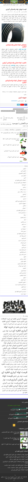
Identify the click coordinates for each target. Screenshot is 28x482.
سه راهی (24, 224)
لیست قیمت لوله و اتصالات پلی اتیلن (9, 388)
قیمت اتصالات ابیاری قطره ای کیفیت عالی (17, 457)
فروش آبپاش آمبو (11, 336)
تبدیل (24, 199)
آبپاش (24, 169)
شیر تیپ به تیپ (22, 240)
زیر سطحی (23, 222)
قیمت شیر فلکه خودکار (21, 362)
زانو (25, 220)
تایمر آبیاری (23, 196)
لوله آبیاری (22, 5)
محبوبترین (18, 129)
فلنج (25, 257)
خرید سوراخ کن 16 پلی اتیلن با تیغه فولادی (11, 139)
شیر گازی (24, 247)
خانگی (24, 206)
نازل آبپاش (23, 280)
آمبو (25, 178)
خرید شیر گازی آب (12, 324)
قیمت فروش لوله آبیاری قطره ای (21, 118)
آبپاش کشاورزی (22, 173)
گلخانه (24, 268)
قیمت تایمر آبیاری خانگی (20, 355)
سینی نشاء (23, 231)
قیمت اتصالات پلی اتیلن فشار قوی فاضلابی (15, 312)
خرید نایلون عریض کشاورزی (11, 334)
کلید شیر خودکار (22, 266)
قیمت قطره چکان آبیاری (16, 367)
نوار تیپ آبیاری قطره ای (20, 291)
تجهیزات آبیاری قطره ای (19, 319)
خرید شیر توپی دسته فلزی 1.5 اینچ (11, 145)
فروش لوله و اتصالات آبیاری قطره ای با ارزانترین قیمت (15, 462)
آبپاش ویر (23, 175)
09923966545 (24, 409)
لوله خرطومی (23, 275)
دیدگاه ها (12, 129)
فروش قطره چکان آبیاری (20, 341)
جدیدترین (24, 129)
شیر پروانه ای (23, 236)
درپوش (24, 208)
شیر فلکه (24, 245)
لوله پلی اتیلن (23, 273)
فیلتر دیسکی (23, 259)
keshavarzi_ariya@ (22, 418)
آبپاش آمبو (23, 171)
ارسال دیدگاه (16, 12)
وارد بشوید (25, 126)
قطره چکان (23, 261)
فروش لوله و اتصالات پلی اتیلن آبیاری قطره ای (16, 455)
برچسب (6, 129)
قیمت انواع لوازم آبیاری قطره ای (11, 353)
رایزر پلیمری (23, 217)
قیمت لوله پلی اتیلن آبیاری (14, 378)
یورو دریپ (23, 294)
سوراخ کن (23, 229)
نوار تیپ (24, 289)
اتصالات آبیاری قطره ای (20, 180)
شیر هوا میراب (22, 250)
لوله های (13, 65)
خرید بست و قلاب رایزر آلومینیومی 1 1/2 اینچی (10, 133)
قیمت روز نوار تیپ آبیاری (10, 360)
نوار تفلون (23, 287)
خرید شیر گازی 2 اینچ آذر (13, 157)
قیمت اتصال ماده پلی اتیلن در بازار (19, 459)
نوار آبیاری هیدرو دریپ (20, 284)
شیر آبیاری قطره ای (21, 233)
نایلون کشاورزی (22, 282)
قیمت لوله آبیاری (12, 369)
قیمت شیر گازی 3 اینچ (10, 362)
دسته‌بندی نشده (22, 213)
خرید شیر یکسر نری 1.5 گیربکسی (11, 151)
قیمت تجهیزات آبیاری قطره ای (14, 356)
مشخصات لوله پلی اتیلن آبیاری (19, 391)
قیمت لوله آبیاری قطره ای (14, 372)
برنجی (24, 187)
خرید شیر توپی (21, 324)
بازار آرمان (14, 480)
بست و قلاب (23, 189)
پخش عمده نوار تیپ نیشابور (8, 118)
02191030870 (14, 101)
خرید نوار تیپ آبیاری (21, 336)
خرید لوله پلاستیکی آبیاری (18, 109)
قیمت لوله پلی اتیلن (20, 376)
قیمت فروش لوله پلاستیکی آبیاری (8, 111)
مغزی (24, 277)
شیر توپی (24, 238)
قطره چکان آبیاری (22, 264)
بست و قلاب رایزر (22, 192)
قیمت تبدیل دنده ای (9, 355)
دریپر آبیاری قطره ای (21, 210)
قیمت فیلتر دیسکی (15, 364)
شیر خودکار (23, 243)
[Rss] (14, 425)
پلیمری (24, 194)
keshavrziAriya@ (23, 414)
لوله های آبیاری (22, 49)
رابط (25, 215)
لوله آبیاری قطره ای (13, 385)
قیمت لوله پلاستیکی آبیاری (22, 112)
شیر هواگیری (23, 252)
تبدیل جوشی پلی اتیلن (20, 201)
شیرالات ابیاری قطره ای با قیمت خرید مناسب (16, 465)
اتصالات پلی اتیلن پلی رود (20, 182)
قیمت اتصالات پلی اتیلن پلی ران (18, 351)
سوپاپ (24, 226)
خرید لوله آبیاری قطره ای (15, 329)
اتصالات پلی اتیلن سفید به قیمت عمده (18, 467)
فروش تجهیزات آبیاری (9, 338)
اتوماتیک (24, 185)
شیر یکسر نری (22, 254)
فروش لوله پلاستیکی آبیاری (22, 111)
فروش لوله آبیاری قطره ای (18, 343)
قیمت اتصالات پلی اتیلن (13, 348)
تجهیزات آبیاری (22, 203)
